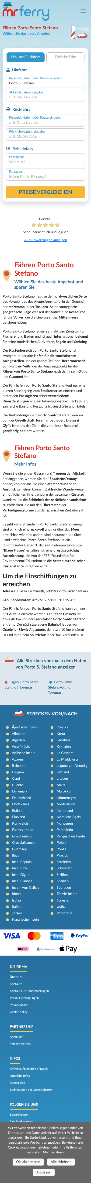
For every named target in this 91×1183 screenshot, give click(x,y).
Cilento (17, 785)
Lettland (63, 772)
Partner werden (20, 1044)
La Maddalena (67, 759)
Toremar (25, 687)
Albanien (18, 734)
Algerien (18, 740)
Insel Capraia (22, 862)
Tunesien (63, 900)
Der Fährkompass (21, 1121)
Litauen (62, 778)
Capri (16, 778)
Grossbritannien (24, 842)
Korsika (62, 727)
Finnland (18, 817)
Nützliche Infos (20, 1075)
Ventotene (64, 913)
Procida (62, 855)
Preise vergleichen (45, 192)
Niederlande (66, 804)
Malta (61, 785)
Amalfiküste (21, 746)
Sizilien (62, 875)
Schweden (64, 868)
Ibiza (15, 855)
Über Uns (16, 977)
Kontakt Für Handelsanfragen (29, 991)
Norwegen (65, 823)
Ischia (16, 900)
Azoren (17, 759)
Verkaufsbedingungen (24, 998)
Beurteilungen (19, 1114)
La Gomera (65, 753)
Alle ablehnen (61, 1162)
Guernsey (19, 849)
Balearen (18, 766)
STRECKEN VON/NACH (52, 714)
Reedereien (17, 1082)
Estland (17, 811)
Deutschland (21, 798)
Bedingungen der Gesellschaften (31, 1089)
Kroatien (63, 740)
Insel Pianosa (22, 881)
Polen (61, 842)
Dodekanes (20, 804)
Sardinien (64, 862)
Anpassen (43, 1172)
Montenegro (66, 798)
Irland (16, 894)
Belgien (18, 772)
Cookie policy (19, 1012)
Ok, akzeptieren (28, 1162)
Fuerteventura (22, 830)
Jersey (17, 913)
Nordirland (65, 811)
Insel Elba (19, 868)
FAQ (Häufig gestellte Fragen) (29, 1068)
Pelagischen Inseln (71, 836)
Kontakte (16, 984)
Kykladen (64, 746)
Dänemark (20, 791)
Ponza (61, 849)
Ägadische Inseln (25, 727)
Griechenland (22, 836)
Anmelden (16, 1037)
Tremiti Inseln (67, 894)
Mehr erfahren (53, 1152)
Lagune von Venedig (72, 766)
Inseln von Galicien (26, 887)
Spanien (63, 881)
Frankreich (20, 823)
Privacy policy (19, 1005)
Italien (16, 907)
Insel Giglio (21, 875)
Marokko (64, 791)
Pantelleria (65, 830)
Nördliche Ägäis (69, 817)
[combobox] (45, 83)
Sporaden (64, 887)
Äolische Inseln (23, 753)
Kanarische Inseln (25, 919)
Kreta (61, 734)
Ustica (61, 907)
